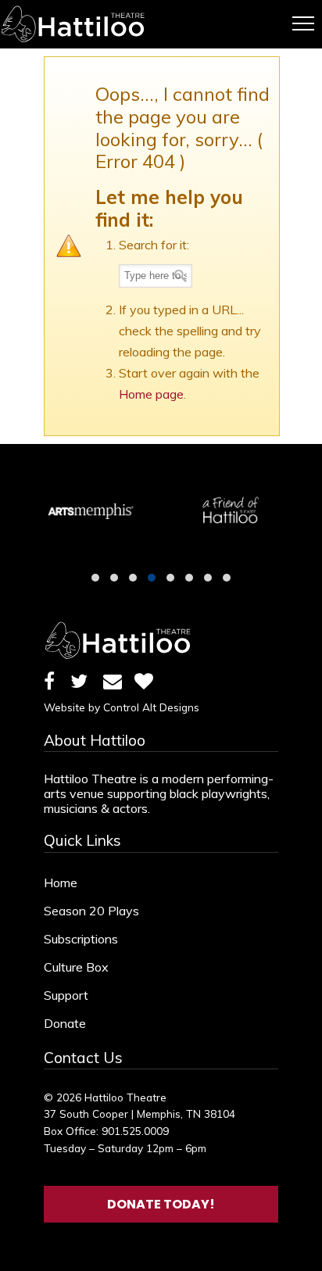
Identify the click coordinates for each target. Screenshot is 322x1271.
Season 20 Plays (91, 910)
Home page (151, 394)
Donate (65, 1023)
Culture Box (76, 967)
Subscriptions (81, 939)
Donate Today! (161, 1204)
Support (66, 995)
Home (60, 882)
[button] (95, 577)
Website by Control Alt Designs (121, 707)
